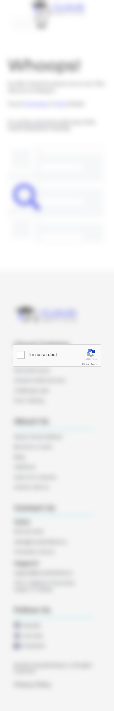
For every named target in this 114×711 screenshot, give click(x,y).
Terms (94, 364)
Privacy (85, 364)
